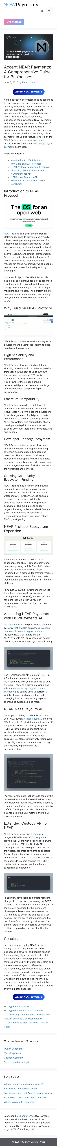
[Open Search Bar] (42, 11)
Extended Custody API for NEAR (28, 180)
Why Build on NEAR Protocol (26, 163)
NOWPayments (12, 624)
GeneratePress (38, 1142)
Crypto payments (34, 1010)
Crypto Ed (13, 1006)
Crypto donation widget (16, 1062)
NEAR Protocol (11, 233)
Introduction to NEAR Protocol (26, 160)
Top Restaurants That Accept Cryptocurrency (28, 1093)
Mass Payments (12, 1053)
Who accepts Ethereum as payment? (23, 1084)
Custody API (38, 837)
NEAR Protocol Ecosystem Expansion (30, 167)
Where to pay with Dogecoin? (19, 1102)
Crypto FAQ (25, 1006)
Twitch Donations (13, 1048)
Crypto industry (16, 1010)
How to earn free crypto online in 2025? (25, 1097)
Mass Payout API (34, 718)
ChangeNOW (25, 1116)
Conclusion (16, 184)
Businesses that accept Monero (21, 1088)
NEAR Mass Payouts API (24, 177)
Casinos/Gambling (13, 1057)
